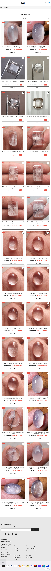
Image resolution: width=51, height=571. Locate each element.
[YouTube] (16, 534)
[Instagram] (5, 534)
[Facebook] (2, 534)
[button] (24, 18)
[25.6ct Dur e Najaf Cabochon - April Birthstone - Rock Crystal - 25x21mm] (13, 419)
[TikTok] (12, 534)
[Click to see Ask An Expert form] (3, 562)
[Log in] (45, 3)
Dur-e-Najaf (6, 7)
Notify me (38, 52)
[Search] (43, 3)
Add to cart (13, 52)
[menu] (1, 3)
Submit (34, 529)
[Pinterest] (9, 534)
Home (1, 7)
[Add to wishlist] (23, 23)
